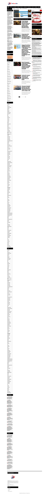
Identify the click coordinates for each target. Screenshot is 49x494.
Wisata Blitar (8, 391)
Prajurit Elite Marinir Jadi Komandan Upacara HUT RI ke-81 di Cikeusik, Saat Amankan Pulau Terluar (36, 78)
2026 (7, 105)
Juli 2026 (8, 64)
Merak (8, 194)
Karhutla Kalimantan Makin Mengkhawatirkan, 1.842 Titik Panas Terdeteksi (10, 41)
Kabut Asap (8, 163)
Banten (8, 109)
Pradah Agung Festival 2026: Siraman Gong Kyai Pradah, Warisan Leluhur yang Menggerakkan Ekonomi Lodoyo (10, 14)
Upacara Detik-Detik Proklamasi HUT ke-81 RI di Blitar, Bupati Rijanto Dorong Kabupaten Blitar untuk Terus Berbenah (37, 75)
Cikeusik (8, 265)
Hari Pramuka (8, 285)
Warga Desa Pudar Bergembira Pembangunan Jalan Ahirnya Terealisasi (10, 424)
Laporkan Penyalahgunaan (9, 52)
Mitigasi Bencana (9, 195)
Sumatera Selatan (9, 230)
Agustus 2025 (8, 83)
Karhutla (8, 315)
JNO (7, 160)
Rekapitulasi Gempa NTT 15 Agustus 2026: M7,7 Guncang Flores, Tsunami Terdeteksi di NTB (36, 80)
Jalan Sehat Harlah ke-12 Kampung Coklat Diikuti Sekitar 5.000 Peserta (9, 38)
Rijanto (8, 221)
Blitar (7, 114)
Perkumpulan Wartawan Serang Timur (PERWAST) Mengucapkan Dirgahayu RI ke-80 (10, 406)
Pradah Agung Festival (9, 219)
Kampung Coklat (9, 166)
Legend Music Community (8, 187)
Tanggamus (8, 236)
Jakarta (8, 155)
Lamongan (8, 184)
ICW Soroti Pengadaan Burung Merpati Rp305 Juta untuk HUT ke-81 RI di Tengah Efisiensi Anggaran (10, 44)
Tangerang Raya (9, 235)
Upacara (8, 243)
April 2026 (8, 69)
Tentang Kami (14, 8)
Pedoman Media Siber (24, 8)
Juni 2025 (8, 86)
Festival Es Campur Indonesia (9, 134)
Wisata (8, 390)
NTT (7, 198)
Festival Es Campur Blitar (9, 132)
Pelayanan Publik (9, 353)
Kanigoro (8, 313)
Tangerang (8, 234)
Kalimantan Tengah (9, 165)
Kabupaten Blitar (9, 161)
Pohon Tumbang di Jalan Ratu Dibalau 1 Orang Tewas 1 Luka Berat (9, 422)
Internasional (8, 154)
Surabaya (8, 232)
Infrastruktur (8, 153)
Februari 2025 (8, 93)
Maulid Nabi (8, 192)
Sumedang (8, 231)
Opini (8, 8)
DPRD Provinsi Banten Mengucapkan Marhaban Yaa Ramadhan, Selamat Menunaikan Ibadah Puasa (10, 414)
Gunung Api (8, 138)
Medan (8, 193)
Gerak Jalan (8, 137)
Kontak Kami (17, 8)
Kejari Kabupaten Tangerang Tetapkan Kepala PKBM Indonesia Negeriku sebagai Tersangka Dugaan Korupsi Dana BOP (9, 28)
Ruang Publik (8, 222)
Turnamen (8, 241)
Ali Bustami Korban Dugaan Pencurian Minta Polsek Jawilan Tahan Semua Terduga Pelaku (9, 397)
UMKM (8, 242)
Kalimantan (8, 164)
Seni (7, 223)
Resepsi (8, 220)
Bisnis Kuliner (8, 113)
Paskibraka (8, 352)
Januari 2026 (8, 74)
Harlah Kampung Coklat (9, 286)
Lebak (8, 186)
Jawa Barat (8, 157)
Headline (8, 287)
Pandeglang (8, 204)
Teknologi (8, 237)
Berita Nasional (9, 112)
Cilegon (8, 266)
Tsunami (8, 240)
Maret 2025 (8, 91)
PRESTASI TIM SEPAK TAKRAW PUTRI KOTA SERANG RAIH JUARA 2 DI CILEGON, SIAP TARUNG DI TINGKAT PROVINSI (10, 410)
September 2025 (9, 81)
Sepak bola (8, 224)
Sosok (11, 8)
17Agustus (8, 104)
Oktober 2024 (8, 100)
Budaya (8, 116)
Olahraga (8, 200)
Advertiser (8, 106)
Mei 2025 (8, 88)
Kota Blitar (8, 182)
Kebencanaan (8, 316)
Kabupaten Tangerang (9, 162)
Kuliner (8, 183)
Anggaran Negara (9, 107)
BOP (7, 115)
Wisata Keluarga (9, 392)
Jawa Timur (8, 158)
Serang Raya (8, 225)
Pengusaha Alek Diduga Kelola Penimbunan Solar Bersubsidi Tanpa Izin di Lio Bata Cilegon (10, 17)
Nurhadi (8, 199)
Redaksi (20, 8)
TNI (7, 238)
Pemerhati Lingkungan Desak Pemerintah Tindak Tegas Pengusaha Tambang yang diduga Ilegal (10, 418)
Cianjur (8, 118)
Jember (8, 159)
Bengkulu (8, 111)
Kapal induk (8, 314)
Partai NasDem (8, 205)
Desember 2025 (9, 76)
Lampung (8, 185)
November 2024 (9, 98)
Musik (8, 196)
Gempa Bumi (8, 136)
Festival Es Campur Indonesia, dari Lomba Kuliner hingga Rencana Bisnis (9, 31)
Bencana (8, 110)
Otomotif (8, 202)
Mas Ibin (8, 191)
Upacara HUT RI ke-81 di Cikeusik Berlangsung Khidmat (36, 73)
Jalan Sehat (8, 156)
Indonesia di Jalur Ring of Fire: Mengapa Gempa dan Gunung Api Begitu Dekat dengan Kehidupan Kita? (10, 48)
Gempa (8, 135)
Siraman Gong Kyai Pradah (9, 226)
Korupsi (8, 181)
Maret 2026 (8, 71)
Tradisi (8, 239)
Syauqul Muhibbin (9, 233)
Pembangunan (8, 354)
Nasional (8, 197)
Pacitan (8, 203)
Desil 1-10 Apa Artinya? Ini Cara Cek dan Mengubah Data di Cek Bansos (37, 68)
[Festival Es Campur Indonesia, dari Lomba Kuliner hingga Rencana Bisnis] (17, 77)
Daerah (8, 267)
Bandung (8, 108)
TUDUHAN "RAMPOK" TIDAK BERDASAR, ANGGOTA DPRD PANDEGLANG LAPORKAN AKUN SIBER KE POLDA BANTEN (9, 402)
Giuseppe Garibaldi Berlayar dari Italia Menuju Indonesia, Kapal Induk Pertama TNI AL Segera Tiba (10, 34)
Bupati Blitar (8, 117)
